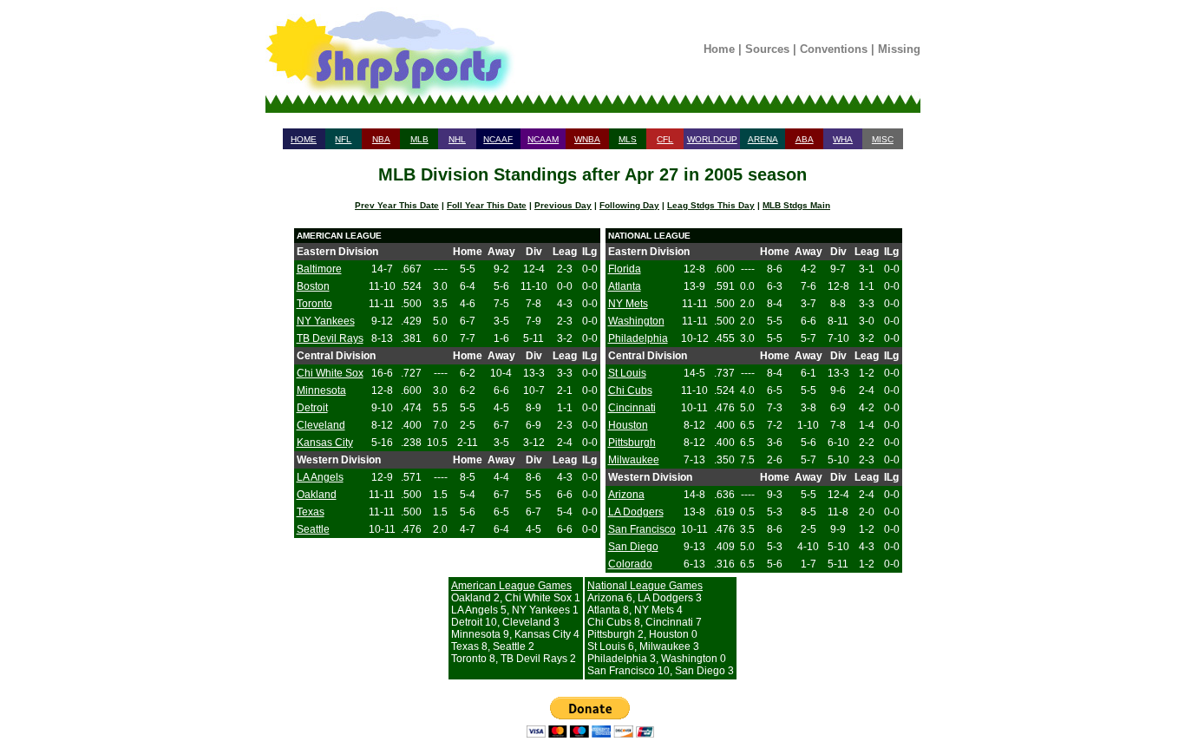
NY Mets (628, 304)
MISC (883, 139)
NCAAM (543, 139)
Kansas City (325, 442)
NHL (457, 139)
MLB (419, 139)
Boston (313, 286)
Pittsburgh (632, 442)
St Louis (627, 373)
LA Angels (320, 477)
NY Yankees (326, 321)
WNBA (587, 139)
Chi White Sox (330, 373)
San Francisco (642, 529)
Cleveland (321, 425)
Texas (310, 512)
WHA (843, 139)
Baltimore (319, 269)
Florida (624, 269)
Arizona (626, 495)
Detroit (312, 408)
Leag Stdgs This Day (711, 205)
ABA (804, 139)
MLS (628, 139)
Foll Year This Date (487, 205)
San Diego (633, 547)
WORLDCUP (712, 139)
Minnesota (321, 390)
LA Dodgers (636, 512)
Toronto (314, 304)
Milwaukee (633, 460)
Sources (767, 49)
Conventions (833, 49)
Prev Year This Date (397, 205)
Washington (636, 321)
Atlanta (624, 286)
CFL (665, 139)
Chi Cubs (630, 390)
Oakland (317, 495)
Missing (899, 49)
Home (719, 49)
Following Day (629, 205)
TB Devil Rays (330, 338)
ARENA (763, 139)
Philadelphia (638, 338)
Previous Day (563, 205)
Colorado (630, 564)
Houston (628, 425)
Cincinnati (632, 408)
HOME (304, 139)
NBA (381, 139)
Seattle (313, 529)
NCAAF (498, 139)
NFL (343, 139)
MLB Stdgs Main (796, 205)
